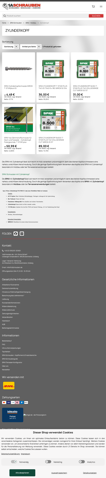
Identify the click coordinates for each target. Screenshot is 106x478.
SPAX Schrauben (16, 23)
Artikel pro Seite (29, 46)
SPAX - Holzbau (31, 23)
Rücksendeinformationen (11, 303)
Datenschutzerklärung (10, 288)
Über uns (5, 366)
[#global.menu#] (101, 6)
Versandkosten (7, 317)
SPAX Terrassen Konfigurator (12, 362)
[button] (18, 68)
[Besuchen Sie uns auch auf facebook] (16, 234)
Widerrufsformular (8, 310)
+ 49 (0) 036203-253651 (12, 251)
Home (4, 23)
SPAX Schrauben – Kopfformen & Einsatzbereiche (19, 355)
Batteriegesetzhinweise (10, 328)
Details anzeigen (90, 473)
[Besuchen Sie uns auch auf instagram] (22, 234)
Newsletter (6, 370)
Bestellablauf (7, 341)
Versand (18, 97)
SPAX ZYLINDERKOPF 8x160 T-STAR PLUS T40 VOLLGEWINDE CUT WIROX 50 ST (85, 88)
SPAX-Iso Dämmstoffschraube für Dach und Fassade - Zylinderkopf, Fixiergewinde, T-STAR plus (18, 140)
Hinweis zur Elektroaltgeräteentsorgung (16, 292)
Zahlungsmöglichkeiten (10, 313)
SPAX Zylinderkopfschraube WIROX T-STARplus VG (18, 87)
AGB (3, 324)
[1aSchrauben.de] (21, 6)
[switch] (14, 461)
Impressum (6, 321)
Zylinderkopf (44, 23)
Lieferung (5, 299)
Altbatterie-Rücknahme (10, 285)
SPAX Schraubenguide (10, 359)
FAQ (3, 344)
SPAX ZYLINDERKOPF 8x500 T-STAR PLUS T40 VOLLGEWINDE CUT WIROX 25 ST (51, 140)
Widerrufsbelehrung (9, 306)
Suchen (96, 15)
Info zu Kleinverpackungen (11, 348)
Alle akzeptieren (22, 473)
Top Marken (6, 352)
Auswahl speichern (59, 473)
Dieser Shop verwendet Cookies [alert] (53, 432)
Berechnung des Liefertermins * (13, 295)
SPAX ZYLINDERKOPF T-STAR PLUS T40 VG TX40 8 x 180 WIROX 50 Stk (53, 87)
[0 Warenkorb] (93, 6)
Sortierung (8, 46)
